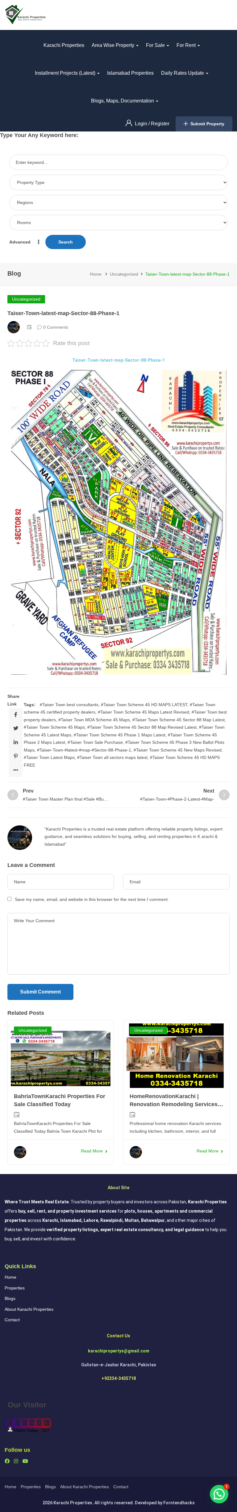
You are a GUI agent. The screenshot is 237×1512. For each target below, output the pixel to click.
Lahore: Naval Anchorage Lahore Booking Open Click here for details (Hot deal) (118, 779)
